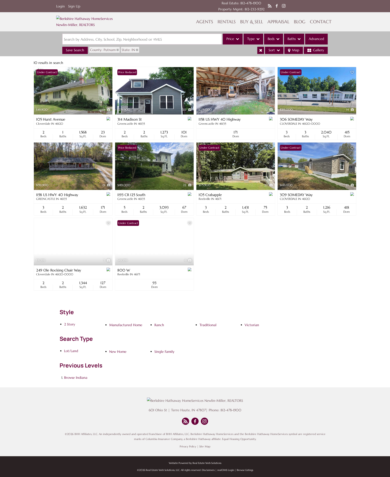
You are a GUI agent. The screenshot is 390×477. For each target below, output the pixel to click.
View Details (73, 91)
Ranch (159, 325)
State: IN (128, 50)
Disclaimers (208, 470)
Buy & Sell (251, 22)
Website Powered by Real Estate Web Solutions (195, 463)
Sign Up (74, 6)
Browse (75, 377)
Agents (204, 22)
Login (60, 6)
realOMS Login (225, 470)
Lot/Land (71, 351)
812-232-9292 (255, 9)
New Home (117, 351)
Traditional (208, 325)
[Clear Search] (260, 50)
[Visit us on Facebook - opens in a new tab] (277, 6)
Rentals (227, 22)
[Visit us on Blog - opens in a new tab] (270, 6)
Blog (299, 22)
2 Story (69, 324)
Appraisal (278, 22)
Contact (321, 22)
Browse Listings (245, 470)
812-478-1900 (250, 3)
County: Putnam (103, 50)
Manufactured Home (125, 325)
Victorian (252, 325)
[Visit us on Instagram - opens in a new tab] (284, 6)
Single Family (164, 351)
